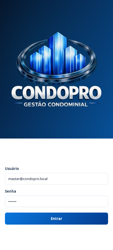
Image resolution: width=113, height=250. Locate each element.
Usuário (12, 168)
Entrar (56, 218)
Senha (10, 191)
